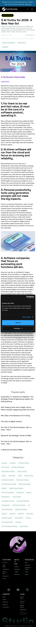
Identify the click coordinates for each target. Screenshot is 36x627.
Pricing (4, 578)
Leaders (16, 571)
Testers (16, 566)
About (4, 597)
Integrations (6, 576)
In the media (6, 607)
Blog (26, 562)
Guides (26, 574)
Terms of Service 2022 (23, 613)
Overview (5, 562)
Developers (17, 569)
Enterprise (17, 574)
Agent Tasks (4, 565)
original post (5, 81)
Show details (26, 317)
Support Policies (22, 606)
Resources (27, 565)
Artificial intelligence (8, 43)
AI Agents (5, 47)
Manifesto (5, 604)
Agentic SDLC (4, 572)
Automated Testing (27, 568)
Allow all (18, 322)
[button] (32, 9)
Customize (17, 328)
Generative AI (22, 43)
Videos (26, 571)
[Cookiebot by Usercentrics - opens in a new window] (26, 297)
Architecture (6, 569)
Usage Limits (23, 609)
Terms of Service (22, 602)
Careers (4, 599)
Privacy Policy (22, 597)
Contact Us (5, 602)
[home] (5, 9)
